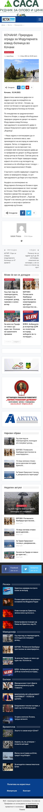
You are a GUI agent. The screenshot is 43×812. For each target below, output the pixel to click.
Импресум (12, 791)
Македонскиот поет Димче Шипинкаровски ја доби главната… (26, 685)
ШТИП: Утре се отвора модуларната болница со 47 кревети (10, 257)
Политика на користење (18, 784)
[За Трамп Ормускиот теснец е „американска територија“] (9, 475)
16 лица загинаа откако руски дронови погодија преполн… (26, 463)
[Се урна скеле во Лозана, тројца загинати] (8, 719)
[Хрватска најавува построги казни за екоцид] (8, 591)
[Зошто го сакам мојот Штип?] (8, 733)
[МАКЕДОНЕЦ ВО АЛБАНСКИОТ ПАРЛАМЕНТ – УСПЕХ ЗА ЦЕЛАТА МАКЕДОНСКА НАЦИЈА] (8, 697)
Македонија (9, 52)
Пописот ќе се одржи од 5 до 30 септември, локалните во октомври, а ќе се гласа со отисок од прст (31, 260)
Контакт (26, 791)
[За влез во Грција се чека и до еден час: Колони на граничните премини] (12, 316)
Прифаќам (32, 807)
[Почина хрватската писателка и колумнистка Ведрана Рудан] (8, 602)
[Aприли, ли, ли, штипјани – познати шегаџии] (8, 744)
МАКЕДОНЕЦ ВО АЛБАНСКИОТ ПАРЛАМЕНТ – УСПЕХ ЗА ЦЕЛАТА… (27, 696)
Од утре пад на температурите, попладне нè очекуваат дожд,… (26, 441)
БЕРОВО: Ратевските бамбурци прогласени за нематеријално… (26, 452)
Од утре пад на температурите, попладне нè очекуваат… (21, 510)
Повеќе (22, 809)
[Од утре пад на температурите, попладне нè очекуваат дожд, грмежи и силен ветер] (12, 284)
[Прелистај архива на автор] (21, 228)
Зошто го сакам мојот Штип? (26, 731)
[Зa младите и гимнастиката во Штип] (8, 767)
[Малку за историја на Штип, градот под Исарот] (8, 756)
